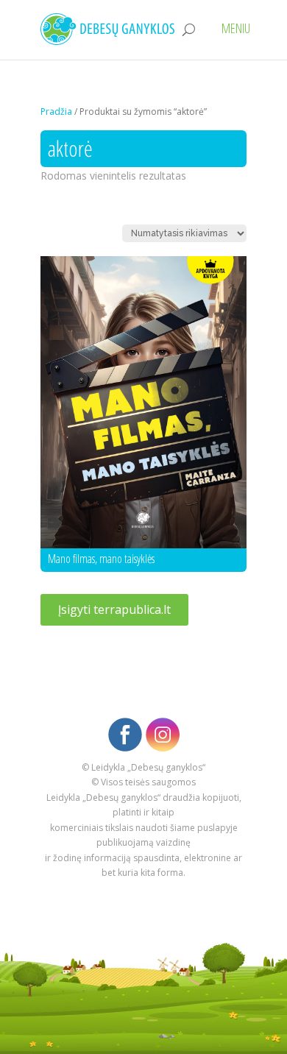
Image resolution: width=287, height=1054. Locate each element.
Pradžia (56, 111)
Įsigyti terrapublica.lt (114, 609)
